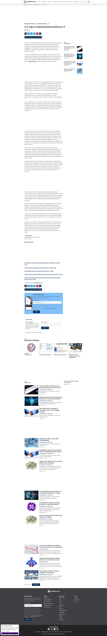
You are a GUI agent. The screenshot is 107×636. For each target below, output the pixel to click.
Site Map (66, 631)
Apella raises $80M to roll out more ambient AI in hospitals (50, 462)
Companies (27, 353)
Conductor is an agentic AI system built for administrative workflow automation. (49, 497)
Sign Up (36, 311)
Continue (45, 327)
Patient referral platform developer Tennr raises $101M (51, 516)
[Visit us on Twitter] (52, 629)
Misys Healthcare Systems (60, 354)
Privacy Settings (45, 631)
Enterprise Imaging (42, 23)
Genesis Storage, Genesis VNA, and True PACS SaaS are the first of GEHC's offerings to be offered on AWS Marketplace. (50, 509)
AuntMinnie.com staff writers (47, 389)
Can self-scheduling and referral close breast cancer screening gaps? (51, 546)
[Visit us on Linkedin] (55, 629)
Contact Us (61, 631)
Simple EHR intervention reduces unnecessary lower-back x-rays (49, 559)
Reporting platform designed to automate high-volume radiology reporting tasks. (50, 403)
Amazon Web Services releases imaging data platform (49, 571)
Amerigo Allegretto (45, 549)
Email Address (36, 300)
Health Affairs (32, 61)
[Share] (28, 34)
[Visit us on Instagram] (57, 629)
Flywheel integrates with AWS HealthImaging (69, 69)
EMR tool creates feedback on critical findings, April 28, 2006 (40, 267)
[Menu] (89, 2)
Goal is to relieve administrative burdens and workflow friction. (50, 416)
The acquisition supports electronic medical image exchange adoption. (49, 456)
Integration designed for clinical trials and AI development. (50, 444)
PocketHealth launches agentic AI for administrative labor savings (50, 492)
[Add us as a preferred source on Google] (40, 34)
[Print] (26, 34)
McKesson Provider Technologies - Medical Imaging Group (74, 356)
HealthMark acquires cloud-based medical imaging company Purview (50, 450)
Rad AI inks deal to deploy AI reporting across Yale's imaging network (69, 63)
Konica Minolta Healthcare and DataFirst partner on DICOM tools (69, 48)
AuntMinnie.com (38, 282)
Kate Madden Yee (44, 561)
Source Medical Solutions (45, 354)
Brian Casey (27, 29)
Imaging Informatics (30, 23)
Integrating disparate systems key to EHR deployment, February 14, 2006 (44, 274)
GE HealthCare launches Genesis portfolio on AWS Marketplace (49, 503)
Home (71, 631)
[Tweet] (34, 34)
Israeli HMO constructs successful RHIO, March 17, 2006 (39, 271)
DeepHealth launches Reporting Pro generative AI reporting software (69, 55)
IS (48, 23)
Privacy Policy (38, 631)
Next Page (36, 584)
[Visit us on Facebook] (49, 629)
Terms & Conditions (54, 631)
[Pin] (37, 34)
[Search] (86, 2)
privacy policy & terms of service (50, 308)
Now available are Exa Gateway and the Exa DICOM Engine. (49, 392)
